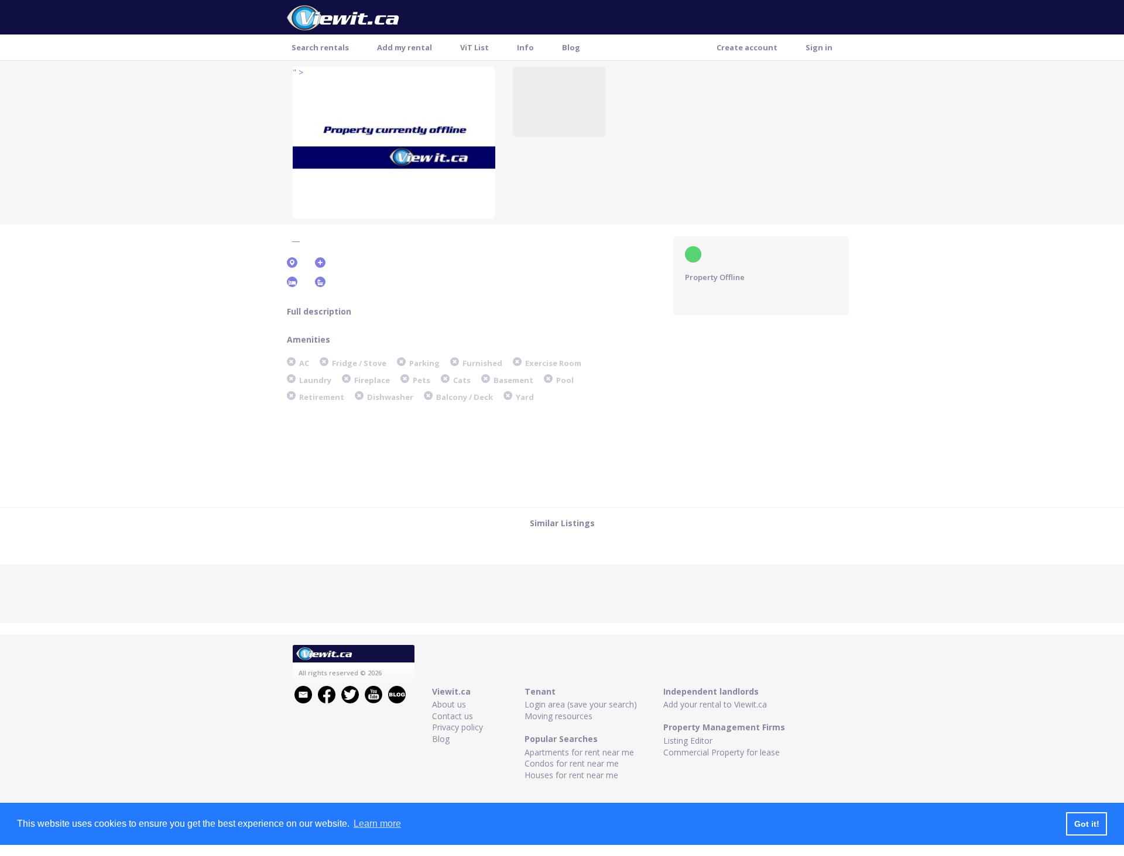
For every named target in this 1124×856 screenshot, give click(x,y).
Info (525, 47)
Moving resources (558, 716)
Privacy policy (457, 727)
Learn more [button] (377, 824)
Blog (571, 47)
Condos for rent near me (572, 763)
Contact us (452, 716)
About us (449, 704)
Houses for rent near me (571, 775)
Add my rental (404, 47)
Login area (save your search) (581, 704)
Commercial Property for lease (721, 752)
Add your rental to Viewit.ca (715, 704)
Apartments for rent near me (579, 752)
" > (298, 72)
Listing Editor (687, 740)
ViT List (474, 47)
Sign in (819, 47)
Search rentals (320, 47)
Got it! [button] (1086, 824)
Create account (747, 47)
